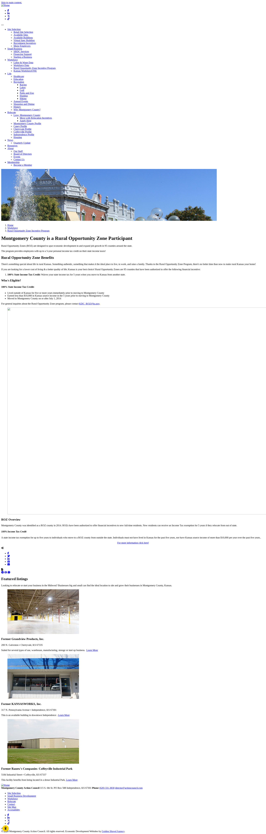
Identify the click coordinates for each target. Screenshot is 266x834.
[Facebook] (8, 553)
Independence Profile (24, 134)
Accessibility (13, 809)
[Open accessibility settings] (5, 828)
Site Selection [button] (14, 29)
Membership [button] (13, 162)
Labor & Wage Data (23, 62)
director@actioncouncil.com (129, 788)
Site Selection (14, 793)
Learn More (92, 650)
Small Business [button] (14, 48)
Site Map (11, 807)
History (17, 107)
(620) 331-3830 (107, 788)
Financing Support (23, 54)
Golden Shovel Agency (113, 831)
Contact (11, 804)
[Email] (8, 564)
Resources (12, 145)
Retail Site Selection (23, 32)
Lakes (23, 87)
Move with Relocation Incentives (36, 118)
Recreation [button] (19, 82)
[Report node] (2, 569)
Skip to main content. (11, 2)
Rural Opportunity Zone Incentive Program (35, 68)
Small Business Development (21, 796)
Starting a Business (23, 57)
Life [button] (9, 73)
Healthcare (19, 76)
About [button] (10, 148)
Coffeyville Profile (23, 131)
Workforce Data (21, 65)
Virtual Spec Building (24, 40)
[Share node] (2, 548)
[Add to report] (2, 572)
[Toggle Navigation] (2, 24)
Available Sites (21, 35)
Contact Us (19, 159)
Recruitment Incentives (25, 43)
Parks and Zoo (27, 93)
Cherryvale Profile (22, 129)
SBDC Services (21, 51)
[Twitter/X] (8, 556)
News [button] (10, 140)
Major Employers (22, 46)
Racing (23, 84)
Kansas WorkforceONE (25, 71)
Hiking (23, 98)
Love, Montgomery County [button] (27, 115)
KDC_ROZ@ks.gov (89, 303)
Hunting (24, 95)
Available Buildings (23, 37)
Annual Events (21, 101)
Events (17, 156)
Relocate (11, 801)
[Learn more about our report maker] (9, 572)
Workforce (12, 798)
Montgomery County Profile (27, 123)
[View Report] (6, 572)
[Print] (8, 561)
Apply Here (25, 120)
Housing (18, 137)
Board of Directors (23, 154)
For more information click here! (133, 542)
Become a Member (23, 165)
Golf (22, 90)
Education (18, 79)
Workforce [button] (12, 59)
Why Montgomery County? (27, 109)
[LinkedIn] (8, 558)
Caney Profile (20, 126)
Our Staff (18, 151)
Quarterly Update (22, 143)
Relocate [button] (11, 112)
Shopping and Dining (24, 104)
